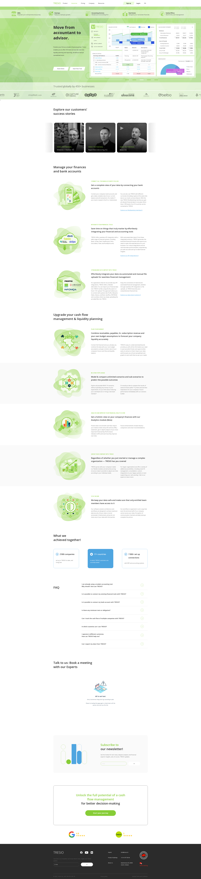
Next (152, 137)
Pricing (83, 3)
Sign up (128, 3)
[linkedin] (92, 852)
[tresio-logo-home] (57, 3)
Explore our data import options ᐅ (130, 295)
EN (145, 3)
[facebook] (81, 852)
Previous (49, 137)
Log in (138, 3)
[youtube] (86, 852)
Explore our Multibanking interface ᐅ (131, 210)
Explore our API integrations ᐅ (129, 256)
